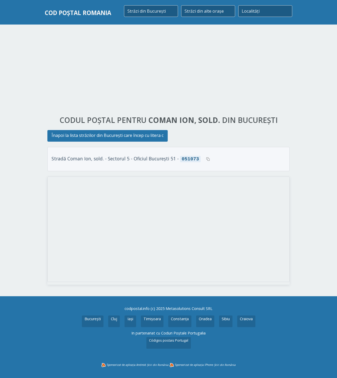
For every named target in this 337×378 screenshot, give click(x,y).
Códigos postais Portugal (168, 340)
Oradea (205, 318)
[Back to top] (326, 367)
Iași (130, 318)
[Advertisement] (168, 70)
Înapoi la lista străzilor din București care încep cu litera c (107, 135)
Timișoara (152, 318)
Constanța (180, 318)
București (93, 318)
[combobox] (151, 11)
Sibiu (226, 318)
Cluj (114, 318)
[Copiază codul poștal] (208, 159)
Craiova (246, 318)
